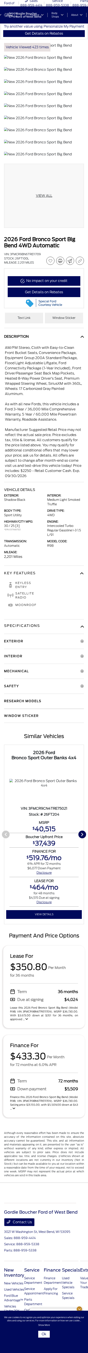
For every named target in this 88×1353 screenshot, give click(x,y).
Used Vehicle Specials (68, 1282)
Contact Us (22, 1222)
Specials (71, 1270)
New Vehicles (13, 1283)
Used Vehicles (14, 1289)
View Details (44, 914)
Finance (52, 1270)
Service (32, 1270)
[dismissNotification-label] (79, 1309)
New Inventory (14, 1273)
